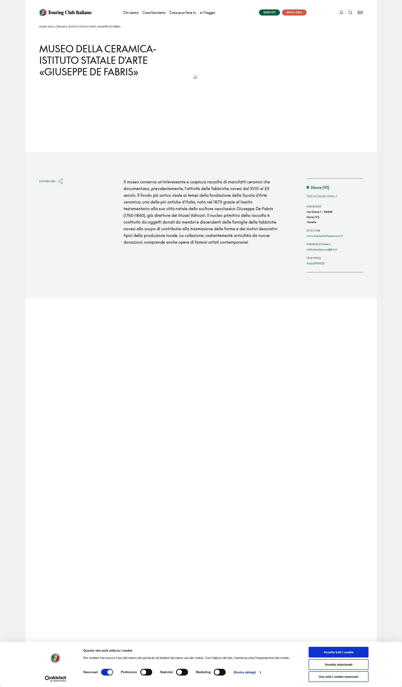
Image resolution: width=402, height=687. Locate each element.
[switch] (146, 672)
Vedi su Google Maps (320, 195)
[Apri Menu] (360, 12)
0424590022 (316, 263)
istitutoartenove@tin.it (322, 249)
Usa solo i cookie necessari (338, 676)
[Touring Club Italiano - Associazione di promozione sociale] (65, 12)
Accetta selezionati (338, 664)
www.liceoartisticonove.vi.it (325, 236)
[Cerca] (350, 12)
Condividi (47, 181)
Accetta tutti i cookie (339, 652)
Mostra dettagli (245, 672)
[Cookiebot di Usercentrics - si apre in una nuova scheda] (55, 679)
